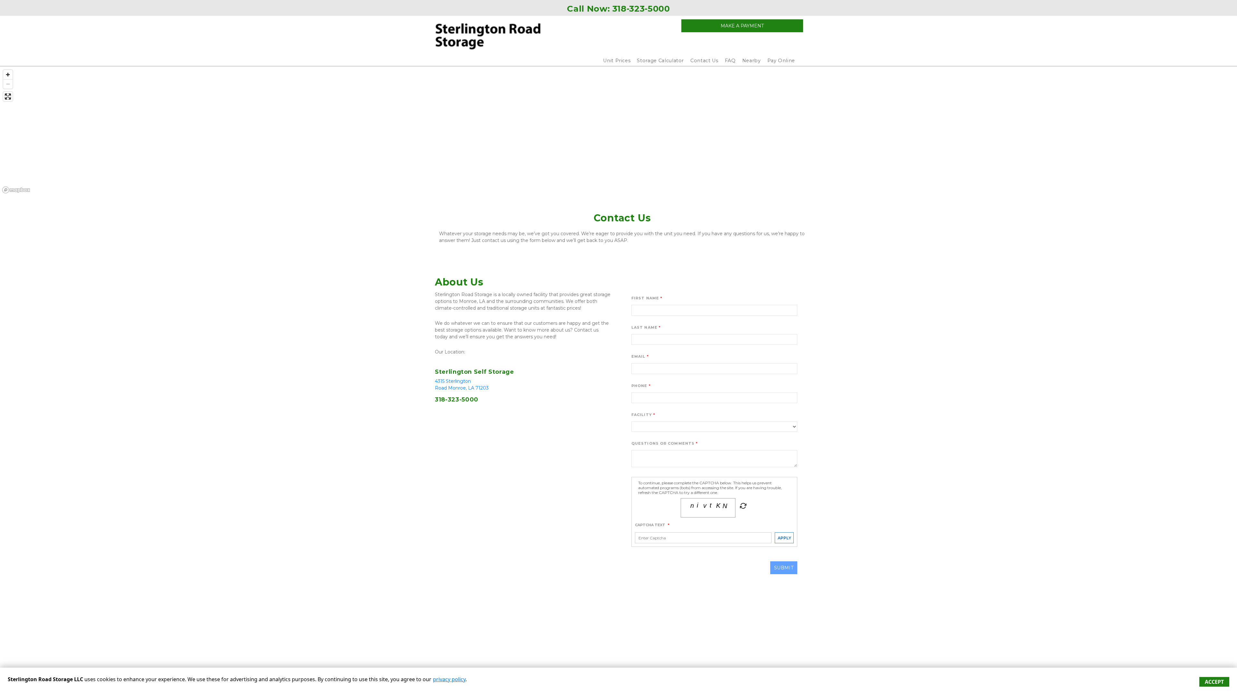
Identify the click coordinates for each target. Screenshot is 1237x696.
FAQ (730, 60)
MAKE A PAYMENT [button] (742, 26)
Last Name (644, 327)
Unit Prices (616, 60)
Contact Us (704, 60)
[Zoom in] (8, 74)
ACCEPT (1214, 681)
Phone (639, 385)
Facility (641, 414)
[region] (618, 131)
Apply (784, 538)
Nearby (751, 60)
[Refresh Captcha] (742, 507)
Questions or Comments (663, 443)
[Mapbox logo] (16, 190)
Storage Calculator (660, 60)
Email (638, 356)
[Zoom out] (8, 84)
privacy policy (449, 679)
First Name (645, 298)
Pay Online (781, 60)
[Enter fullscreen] (8, 96)
